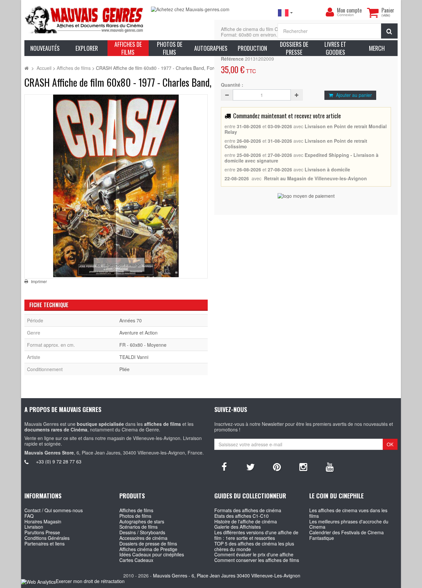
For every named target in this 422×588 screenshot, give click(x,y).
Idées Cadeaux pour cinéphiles (151, 554)
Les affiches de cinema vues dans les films (348, 513)
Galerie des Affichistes (237, 526)
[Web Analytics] (38, 581)
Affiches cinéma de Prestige (148, 549)
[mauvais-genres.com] (84, 19)
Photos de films (135, 516)
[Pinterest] (277, 466)
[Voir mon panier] (372, 12)
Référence (232, 59)
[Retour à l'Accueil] (26, 68)
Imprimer (39, 281)
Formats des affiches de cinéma (247, 510)
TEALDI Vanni (133, 357)
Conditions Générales (47, 538)
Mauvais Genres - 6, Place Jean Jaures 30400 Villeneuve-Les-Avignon (226, 575)
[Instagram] (303, 466)
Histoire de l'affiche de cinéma (245, 521)
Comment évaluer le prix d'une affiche (253, 554)
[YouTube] (330, 466)
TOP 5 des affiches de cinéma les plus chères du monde (254, 546)
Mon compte (349, 10)
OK (390, 444)
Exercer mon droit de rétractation (90, 581)
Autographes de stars (141, 521)
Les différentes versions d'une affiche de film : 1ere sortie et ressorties (256, 535)
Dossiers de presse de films (148, 543)
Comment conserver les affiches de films (256, 560)
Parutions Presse (42, 532)
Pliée (124, 369)
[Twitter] (250, 466)
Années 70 (130, 320)
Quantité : (232, 85)
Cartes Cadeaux (136, 560)
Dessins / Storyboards (142, 532)
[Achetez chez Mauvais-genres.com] (211, 9)
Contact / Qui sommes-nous (53, 510)
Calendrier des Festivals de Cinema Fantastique (346, 535)
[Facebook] (224, 466)
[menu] (329, 12)
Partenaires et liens (44, 543)
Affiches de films (136, 510)
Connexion (345, 15)
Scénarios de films (138, 526)
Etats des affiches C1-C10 (241, 516)
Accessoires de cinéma (143, 538)
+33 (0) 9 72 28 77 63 (58, 461)
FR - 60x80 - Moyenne (142, 344)
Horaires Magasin (42, 521)
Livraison (33, 526)
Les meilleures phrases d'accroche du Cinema (348, 524)
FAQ (29, 516)
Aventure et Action (138, 332)
